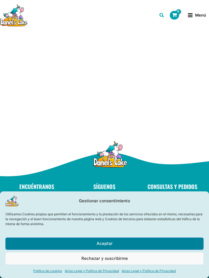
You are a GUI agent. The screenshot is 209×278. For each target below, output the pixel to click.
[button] (161, 16)
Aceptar (105, 243)
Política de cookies (47, 271)
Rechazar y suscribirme (104, 258)
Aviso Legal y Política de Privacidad (92, 271)
